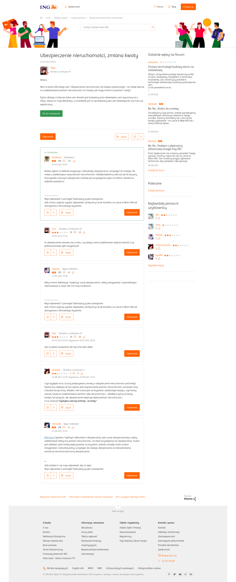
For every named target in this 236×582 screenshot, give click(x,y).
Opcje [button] (124, 136)
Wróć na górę (118, 511)
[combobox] (118, 27)
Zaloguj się (188, 6)
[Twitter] (174, 574)
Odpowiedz (47, 136)
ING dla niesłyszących (57, 568)
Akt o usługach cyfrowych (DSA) (130, 497)
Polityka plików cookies (149, 568)
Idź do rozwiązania (51, 113)
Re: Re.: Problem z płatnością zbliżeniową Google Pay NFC (165, 147)
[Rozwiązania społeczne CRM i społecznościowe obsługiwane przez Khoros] (190, 498)
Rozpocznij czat (169, 555)
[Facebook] (169, 574)
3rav (53, 68)
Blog (174, 6)
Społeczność (74, 6)
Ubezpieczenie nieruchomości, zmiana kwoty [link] (106, 18)
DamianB (56, 423)
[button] (135, 136)
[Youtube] (180, 574)
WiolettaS (56, 157)
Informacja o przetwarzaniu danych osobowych (91, 497)
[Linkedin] (191, 574)
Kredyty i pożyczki (61, 18)
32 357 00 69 (168, 561)
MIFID (90, 568)
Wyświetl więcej (156, 265)
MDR (100, 568)
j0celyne (56, 370)
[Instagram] (185, 574)
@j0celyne (49, 437)
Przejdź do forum (156, 170)
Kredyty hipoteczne (78, 18)
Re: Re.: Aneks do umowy (163, 108)
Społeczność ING (41, 18)
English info (78, 568)
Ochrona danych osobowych (120, 568)
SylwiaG (56, 268)
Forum (160, 6)
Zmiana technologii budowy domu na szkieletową (171, 68)
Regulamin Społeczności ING (53, 497)
